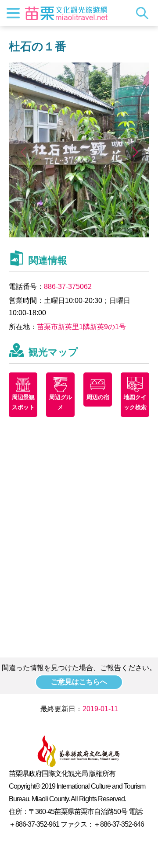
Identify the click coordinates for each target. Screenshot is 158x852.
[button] (135, 152)
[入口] (79, 235)
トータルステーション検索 (144, 13)
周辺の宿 (97, 397)
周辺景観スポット (23, 402)
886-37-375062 (68, 286)
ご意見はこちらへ (79, 681)
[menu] (13, 13)
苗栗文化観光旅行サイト (66, 13)
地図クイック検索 (135, 402)
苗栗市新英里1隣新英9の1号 (81, 326)
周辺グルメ (60, 402)
